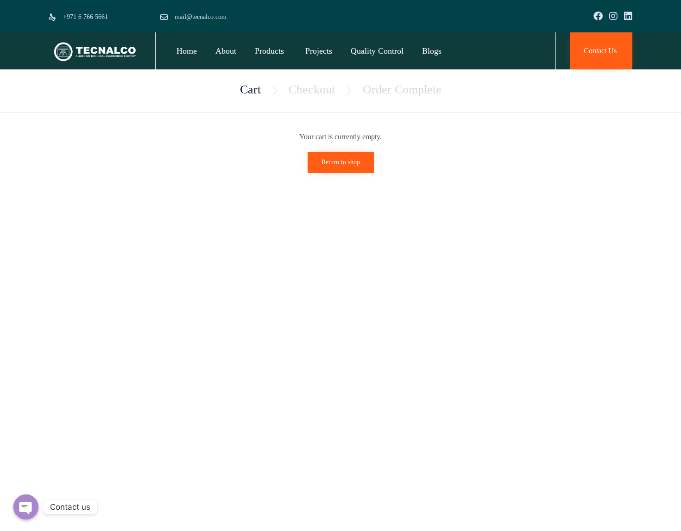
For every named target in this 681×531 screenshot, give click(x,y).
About (225, 51)
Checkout (312, 89)
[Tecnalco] (95, 50)
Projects (318, 51)
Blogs (431, 51)
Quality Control (377, 51)
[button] (601, 50)
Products (269, 51)
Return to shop (341, 162)
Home (187, 51)
